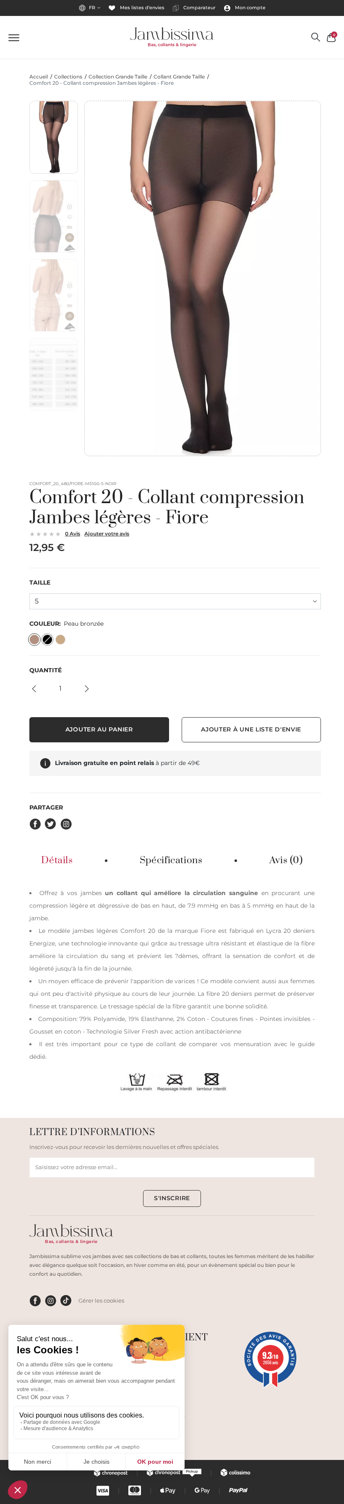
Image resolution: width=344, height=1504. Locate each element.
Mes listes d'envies (141, 7)
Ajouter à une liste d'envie (251, 729)
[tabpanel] (172, 990)
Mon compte (250, 7)
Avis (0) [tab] (286, 861)
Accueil (38, 77)
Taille (39, 582)
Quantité (45, 670)
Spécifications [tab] (171, 861)
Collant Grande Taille (179, 77)
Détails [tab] (57, 861)
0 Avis (72, 533)
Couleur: (66, 623)
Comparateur (199, 7)
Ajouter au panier (99, 729)
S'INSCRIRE (172, 1198)
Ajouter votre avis (106, 533)
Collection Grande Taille (118, 77)
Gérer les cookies (101, 1300)
